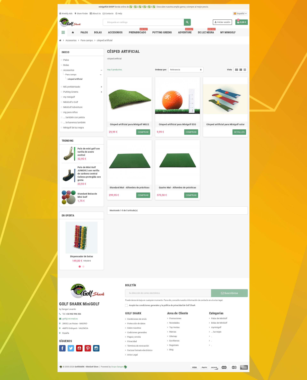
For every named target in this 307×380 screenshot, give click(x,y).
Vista (229, 69)
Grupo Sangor (117, 367)
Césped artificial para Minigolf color (225, 124)
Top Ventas (174, 327)
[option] (81, 242)
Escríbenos (174, 340)
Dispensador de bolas (81, 256)
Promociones (175, 318)
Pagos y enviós (134, 337)
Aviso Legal (132, 355)
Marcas (172, 332)
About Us (96, 13)
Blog (171, 349)
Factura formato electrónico (139, 350)
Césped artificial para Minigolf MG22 (129, 124)
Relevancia (175, 69)
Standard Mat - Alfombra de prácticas (129, 187)
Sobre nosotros (134, 328)
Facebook (62, 348)
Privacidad (132, 341)
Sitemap (173, 336)
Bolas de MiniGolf (219, 323)
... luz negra (216, 332)
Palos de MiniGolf (219, 318)
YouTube (79, 348)
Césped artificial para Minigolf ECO (177, 124)
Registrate (174, 345)
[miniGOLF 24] (70, 22)
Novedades (174, 323)
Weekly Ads (65, 13)
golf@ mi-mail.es (70, 318)
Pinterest (88, 348)
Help (118, 13)
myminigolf (216, 327)
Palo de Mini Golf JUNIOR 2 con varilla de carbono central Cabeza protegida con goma (89, 173)
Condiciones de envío (136, 319)
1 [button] (80, 267)
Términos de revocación (138, 346)
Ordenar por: (161, 69)
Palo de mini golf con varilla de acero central (89, 151)
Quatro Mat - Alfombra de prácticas (177, 187)
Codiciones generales (137, 332)
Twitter (71, 348)
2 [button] (83, 267)
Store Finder (81, 13)
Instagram (96, 348)
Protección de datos (136, 323)
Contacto (109, 13)
